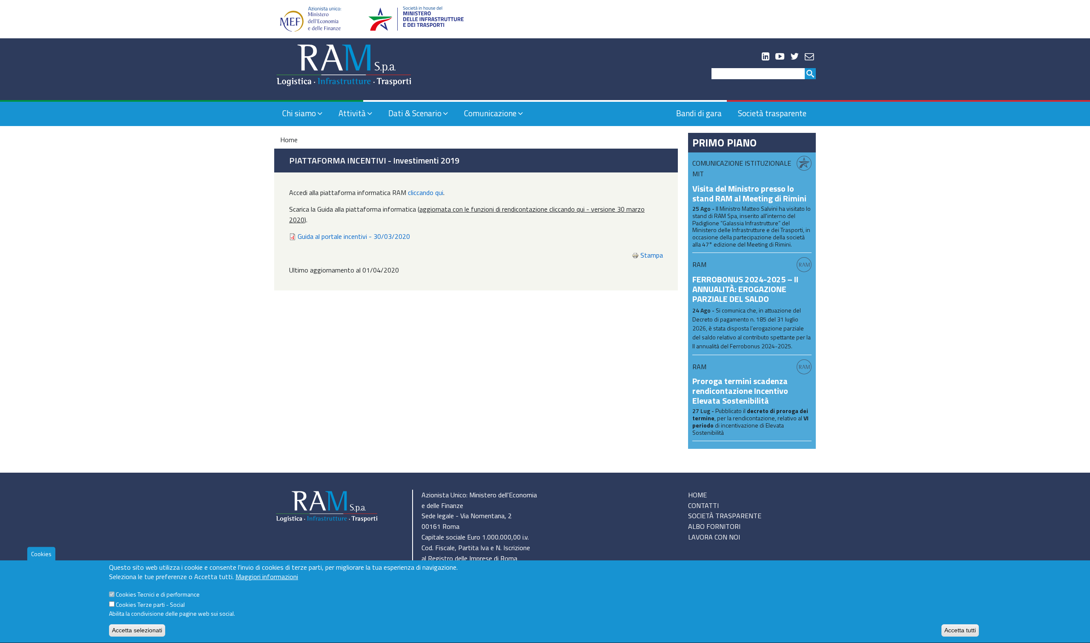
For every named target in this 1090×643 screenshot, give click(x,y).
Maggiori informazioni (266, 577)
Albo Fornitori (714, 526)
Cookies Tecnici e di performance (158, 594)
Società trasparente (772, 113)
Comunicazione (490, 113)
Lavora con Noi (714, 537)
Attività (352, 113)
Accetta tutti (960, 630)
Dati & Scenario (415, 113)
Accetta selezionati (137, 630)
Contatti (703, 505)
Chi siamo (299, 113)
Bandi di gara (699, 113)
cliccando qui (425, 192)
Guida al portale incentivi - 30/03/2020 (354, 236)
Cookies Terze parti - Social (150, 604)
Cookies (41, 553)
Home (289, 140)
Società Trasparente (724, 516)
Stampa (651, 255)
